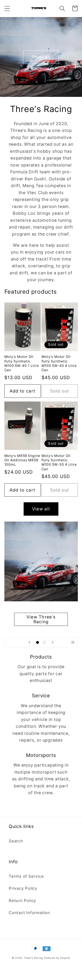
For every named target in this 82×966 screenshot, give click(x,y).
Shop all (41, 57)
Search (16, 840)
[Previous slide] (29, 642)
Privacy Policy (23, 888)
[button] (7, 8)
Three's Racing (33, 958)
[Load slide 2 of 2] (44, 642)
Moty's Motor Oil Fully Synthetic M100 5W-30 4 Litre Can (59, 462)
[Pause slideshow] (73, 642)
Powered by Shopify (57, 958)
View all (41, 508)
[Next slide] (53, 642)
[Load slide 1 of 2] (37, 642)
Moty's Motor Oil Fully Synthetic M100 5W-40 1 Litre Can (21, 363)
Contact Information (29, 912)
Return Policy (22, 900)
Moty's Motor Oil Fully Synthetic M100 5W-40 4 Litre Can (59, 363)
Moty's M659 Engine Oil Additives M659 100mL (22, 460)
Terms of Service (26, 876)
